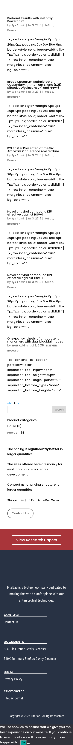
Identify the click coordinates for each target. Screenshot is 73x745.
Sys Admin (18, 25)
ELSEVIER (51, 345)
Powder (13, 432)
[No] (28, 743)
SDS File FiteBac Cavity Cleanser (25, 649)
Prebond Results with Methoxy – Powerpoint (31, 19)
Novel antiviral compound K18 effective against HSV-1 (29, 213)
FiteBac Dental (13, 698)
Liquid (11, 426)
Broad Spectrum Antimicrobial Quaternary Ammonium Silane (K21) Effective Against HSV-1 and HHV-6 (34, 85)
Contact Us (20, 513)
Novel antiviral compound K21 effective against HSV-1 (29, 276)
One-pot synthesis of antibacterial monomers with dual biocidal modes (35, 340)
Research (13, 30)
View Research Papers (36, 540)
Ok (23, 742)
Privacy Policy (13, 679)
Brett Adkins (19, 345)
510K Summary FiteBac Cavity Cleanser (30, 659)
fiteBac (48, 25)
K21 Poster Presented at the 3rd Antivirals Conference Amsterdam (33, 149)
